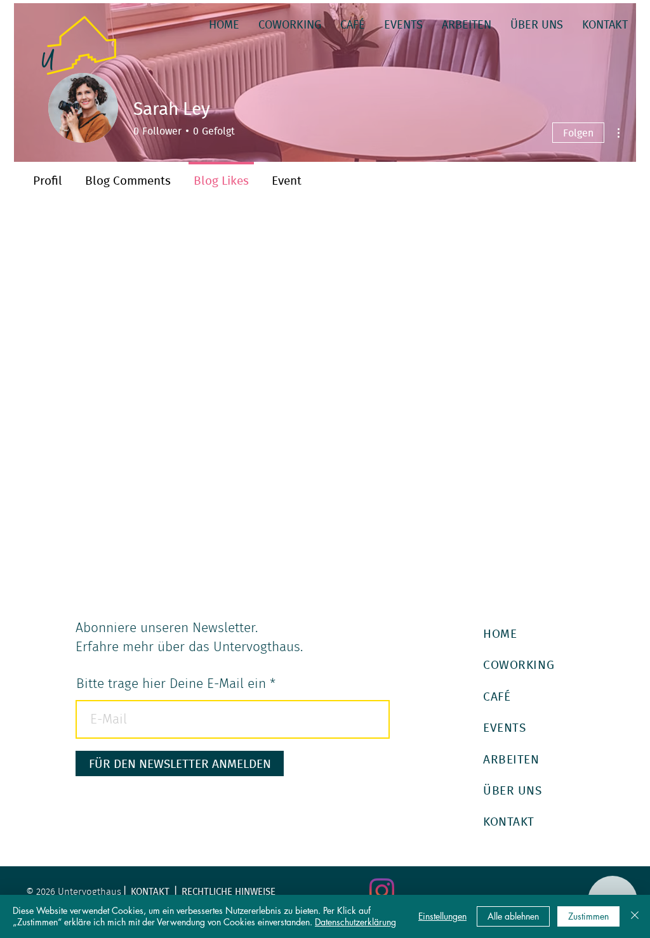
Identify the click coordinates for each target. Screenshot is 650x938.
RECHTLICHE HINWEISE (228, 891)
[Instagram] (381, 890)
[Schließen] (634, 916)
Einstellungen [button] (442, 916)
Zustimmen (588, 916)
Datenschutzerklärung (355, 922)
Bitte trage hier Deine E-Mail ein (171, 683)
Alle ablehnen (513, 916)
